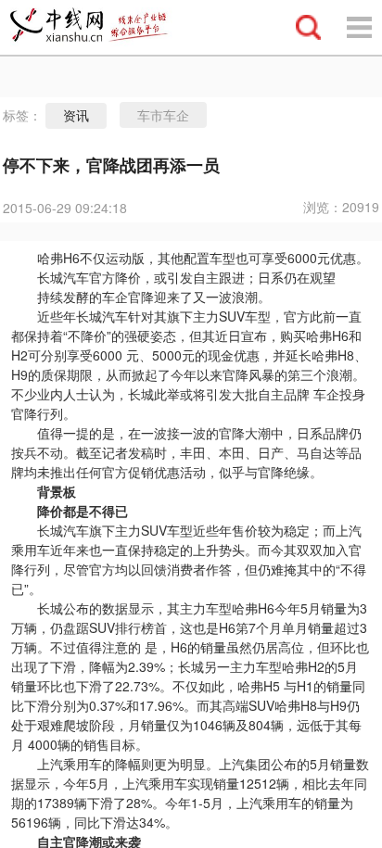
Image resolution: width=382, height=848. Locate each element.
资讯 (76, 115)
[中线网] (97, 27)
